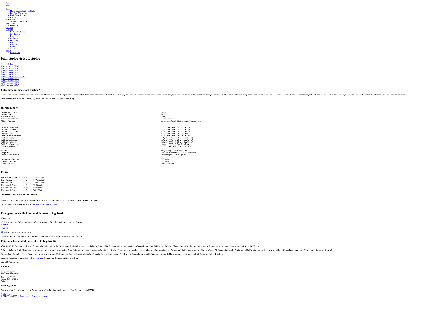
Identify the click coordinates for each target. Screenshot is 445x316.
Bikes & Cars (15, 53)
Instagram (39, 258)
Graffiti (13, 49)
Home (8, 9)
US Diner (13, 44)
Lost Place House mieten (19, 13)
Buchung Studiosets (17, 32)
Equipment (14, 26)
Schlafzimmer (15, 34)
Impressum (24, 296)
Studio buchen (6, 294)
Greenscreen (10, 19)
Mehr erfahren (6, 224)
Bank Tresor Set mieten (18, 15)
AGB (8, 5)
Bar (11, 42)
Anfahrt (4, 281)
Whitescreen (10, 23)
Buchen (8, 51)
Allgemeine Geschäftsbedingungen (45, 204)
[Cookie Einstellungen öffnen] (18, 314)
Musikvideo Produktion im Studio (22, 11)
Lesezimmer (14, 40)
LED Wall (9, 28)
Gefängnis (14, 38)
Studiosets (9, 30)
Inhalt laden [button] (5, 228)
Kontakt (8, 3)
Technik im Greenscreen (19, 21)
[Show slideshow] (7, 64)
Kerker (12, 46)
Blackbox (13, 17)
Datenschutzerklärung (40, 296)
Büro (12, 36)
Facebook (28, 258)
